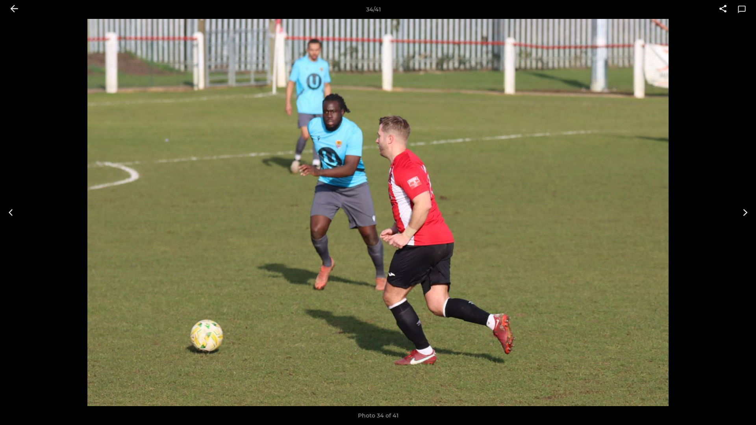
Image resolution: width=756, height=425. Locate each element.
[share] (723, 9)
